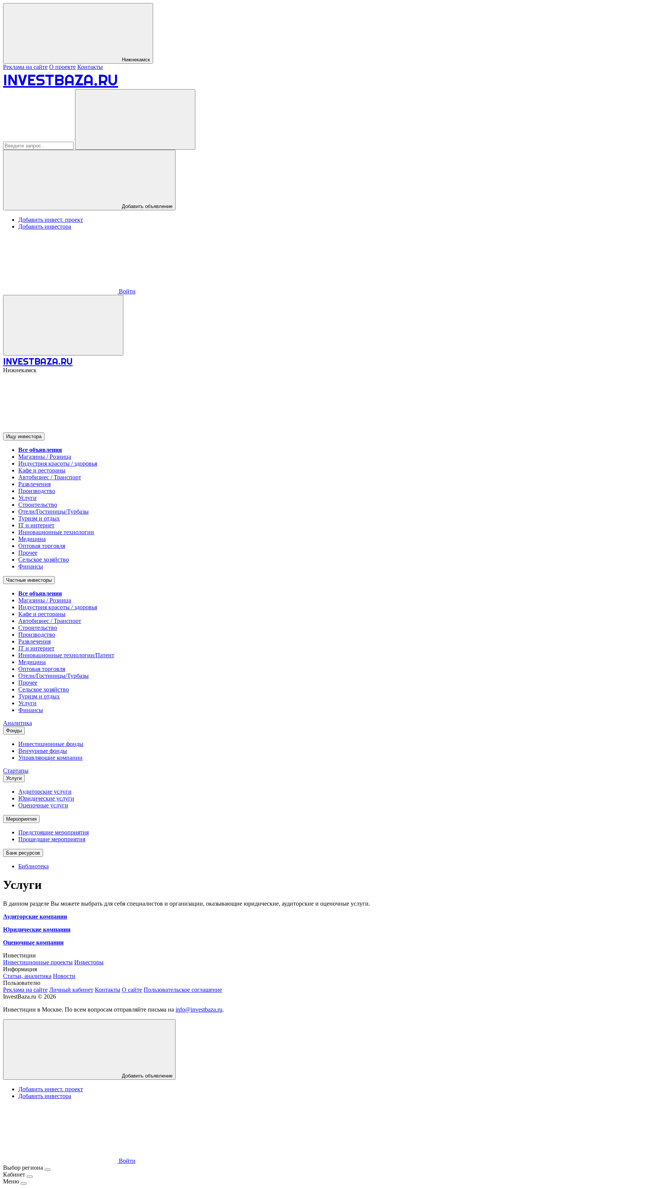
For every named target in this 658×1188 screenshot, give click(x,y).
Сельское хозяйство (43, 559)
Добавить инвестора (44, 226)
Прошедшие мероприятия (51, 839)
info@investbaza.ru (199, 1009)
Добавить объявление (146, 206)
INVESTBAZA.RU (60, 79)
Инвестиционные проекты (38, 962)
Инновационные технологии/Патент (66, 655)
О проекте (62, 67)
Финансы (30, 566)
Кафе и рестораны (41, 470)
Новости (64, 976)
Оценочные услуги (43, 805)
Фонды (14, 730)
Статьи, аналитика (27, 976)
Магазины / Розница (44, 456)
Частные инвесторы (29, 580)
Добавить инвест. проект (50, 219)
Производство (36, 491)
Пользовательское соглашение (183, 989)
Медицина (32, 539)
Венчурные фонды (42, 751)
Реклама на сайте (25, 67)
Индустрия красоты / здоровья (57, 463)
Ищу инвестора (24, 436)
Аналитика (17, 723)
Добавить (146, 1076)
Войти (126, 291)
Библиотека (33, 866)
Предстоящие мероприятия (53, 832)
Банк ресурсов (23, 853)
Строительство (37, 504)
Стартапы (16, 770)
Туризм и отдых (39, 518)
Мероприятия (21, 819)
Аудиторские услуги (45, 791)
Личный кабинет (71, 989)
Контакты (90, 67)
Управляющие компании (50, 757)
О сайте (132, 989)
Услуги (27, 498)
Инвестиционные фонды (50, 744)
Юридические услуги (46, 798)
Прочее (27, 552)
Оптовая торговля (41, 546)
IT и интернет (36, 525)
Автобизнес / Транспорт (49, 477)
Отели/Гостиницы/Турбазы (53, 511)
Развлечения (34, 484)
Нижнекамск (135, 59)
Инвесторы (89, 962)
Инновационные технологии (56, 532)
